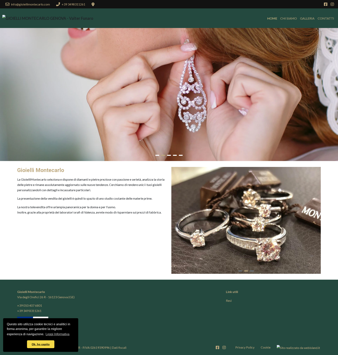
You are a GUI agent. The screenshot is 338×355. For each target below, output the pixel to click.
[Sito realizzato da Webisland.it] (298, 347)
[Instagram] (332, 4)
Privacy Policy (244, 347)
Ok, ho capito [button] (41, 344)
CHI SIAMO (288, 18)
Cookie (266, 347)
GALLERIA (307, 18)
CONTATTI (326, 18)
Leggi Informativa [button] (57, 334)
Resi (229, 300)
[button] (157, 155)
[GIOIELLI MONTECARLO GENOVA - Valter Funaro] (47, 18)
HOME (272, 18)
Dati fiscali (119, 347)
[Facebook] (325, 4)
